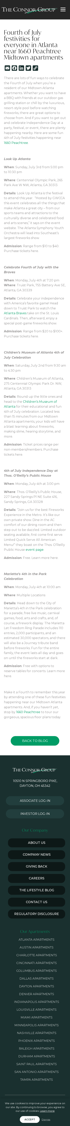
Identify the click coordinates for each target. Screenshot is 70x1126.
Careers (36, 878)
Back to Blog (35, 741)
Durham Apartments (36, 1056)
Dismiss (46, 1119)
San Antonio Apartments (36, 1072)
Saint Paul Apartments (36, 1064)
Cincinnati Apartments (36, 963)
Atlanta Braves (15, 313)
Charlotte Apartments (36, 955)
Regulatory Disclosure (36, 914)
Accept (29, 1119)
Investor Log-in (35, 814)
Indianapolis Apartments (36, 1002)
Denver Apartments (36, 994)
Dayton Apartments (36, 986)
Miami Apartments (36, 1017)
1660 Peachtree (16, 143)
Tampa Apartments (36, 1079)
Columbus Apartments (36, 971)
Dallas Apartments (36, 978)
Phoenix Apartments (36, 1041)
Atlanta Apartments (36, 939)
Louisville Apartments (37, 1009)
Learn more (47, 1110)
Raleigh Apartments (36, 1048)
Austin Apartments (36, 947)
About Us (36, 843)
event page (35, 550)
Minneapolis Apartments (36, 1025)
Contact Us (36, 902)
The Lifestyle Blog (36, 890)
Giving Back (36, 866)
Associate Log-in (35, 801)
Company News (37, 854)
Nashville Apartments (36, 1033)
